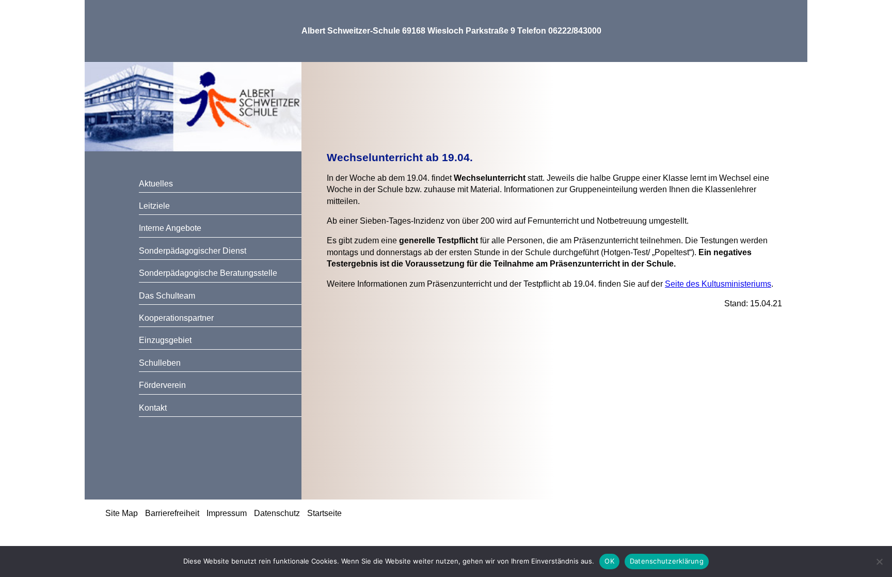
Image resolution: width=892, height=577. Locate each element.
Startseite (324, 513)
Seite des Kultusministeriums (718, 283)
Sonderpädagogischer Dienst (192, 250)
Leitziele (154, 205)
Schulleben (160, 362)
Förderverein (162, 385)
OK (609, 561)
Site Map (121, 513)
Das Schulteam (167, 295)
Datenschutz (277, 513)
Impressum (226, 513)
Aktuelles (156, 183)
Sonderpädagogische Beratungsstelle (208, 273)
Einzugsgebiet (165, 340)
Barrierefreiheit (172, 513)
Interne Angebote (170, 228)
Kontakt (153, 407)
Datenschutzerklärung (667, 561)
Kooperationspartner (176, 318)
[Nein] (879, 561)
